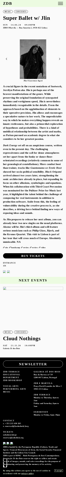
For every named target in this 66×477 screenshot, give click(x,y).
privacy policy (27, 473)
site (6, 247)
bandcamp (15, 247)
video (43, 247)
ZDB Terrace (11, 372)
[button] (59, 59)
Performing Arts (14, 389)
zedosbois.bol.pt (10, 435)
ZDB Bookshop (12, 380)
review (26, 247)
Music (7, 392)
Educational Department (11, 376)
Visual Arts (11, 386)
